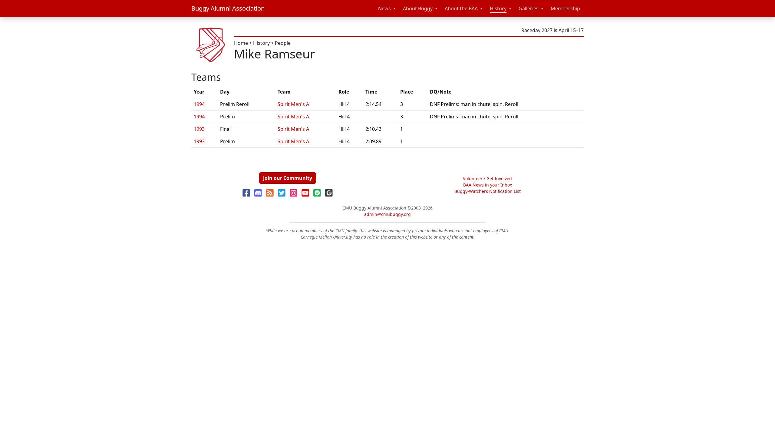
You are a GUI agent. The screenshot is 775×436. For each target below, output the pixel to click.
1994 (199, 104)
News (384, 8)
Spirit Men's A (293, 104)
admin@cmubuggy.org (387, 214)
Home (241, 43)
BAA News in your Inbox (487, 185)
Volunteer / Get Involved (487, 178)
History (498, 8)
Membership (565, 8)
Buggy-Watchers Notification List (487, 191)
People (283, 43)
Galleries (529, 8)
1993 (199, 129)
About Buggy (418, 8)
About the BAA (461, 8)
